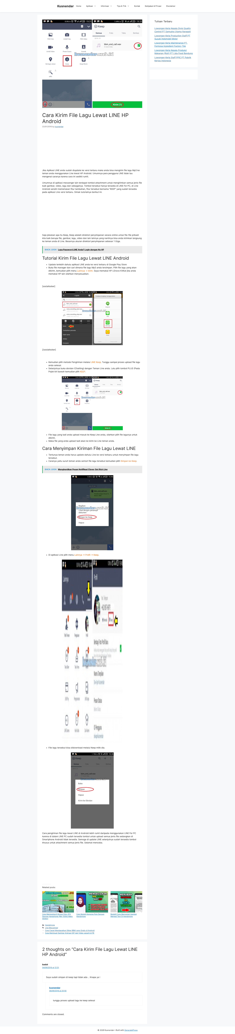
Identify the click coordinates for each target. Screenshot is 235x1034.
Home (78, 6)
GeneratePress (131, 1030)
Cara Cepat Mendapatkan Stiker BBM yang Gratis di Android (69, 930)
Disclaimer (170, 6)
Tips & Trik (121, 6)
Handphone (50, 925)
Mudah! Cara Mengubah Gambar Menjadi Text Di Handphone (124, 915)
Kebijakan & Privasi (153, 6)
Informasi (105, 6)
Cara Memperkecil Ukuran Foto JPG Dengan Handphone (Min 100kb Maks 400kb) (57, 916)
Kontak (137, 6)
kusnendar (54, 988)
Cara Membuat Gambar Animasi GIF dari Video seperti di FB (69, 933)
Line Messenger (51, 928)
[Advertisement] (92, 149)
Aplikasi (89, 6)
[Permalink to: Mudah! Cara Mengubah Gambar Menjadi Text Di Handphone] (126, 902)
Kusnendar (65, 6)
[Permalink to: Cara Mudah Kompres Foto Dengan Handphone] (92, 902)
